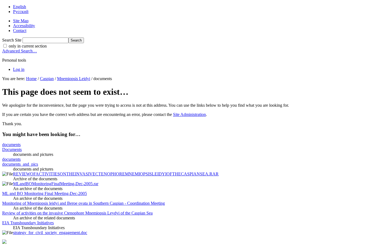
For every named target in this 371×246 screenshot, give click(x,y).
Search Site (11, 40)
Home (31, 78)
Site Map (21, 20)
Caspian (47, 78)
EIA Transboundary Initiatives (28, 222)
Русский (21, 11)
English (19, 6)
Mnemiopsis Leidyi (73, 78)
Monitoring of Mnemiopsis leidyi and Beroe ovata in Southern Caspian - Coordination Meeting (83, 203)
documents (11, 144)
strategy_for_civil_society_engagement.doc (50, 232)
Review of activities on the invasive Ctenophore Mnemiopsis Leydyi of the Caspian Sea (77, 213)
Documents (12, 149)
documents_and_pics (20, 164)
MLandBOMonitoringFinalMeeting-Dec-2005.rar (55, 183)
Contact (19, 30)
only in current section (27, 46)
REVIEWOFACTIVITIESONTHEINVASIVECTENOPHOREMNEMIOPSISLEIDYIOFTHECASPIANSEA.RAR (116, 174)
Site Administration (189, 114)
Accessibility (24, 25)
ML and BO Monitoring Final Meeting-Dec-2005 (44, 193)
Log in (18, 69)
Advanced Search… (19, 51)
